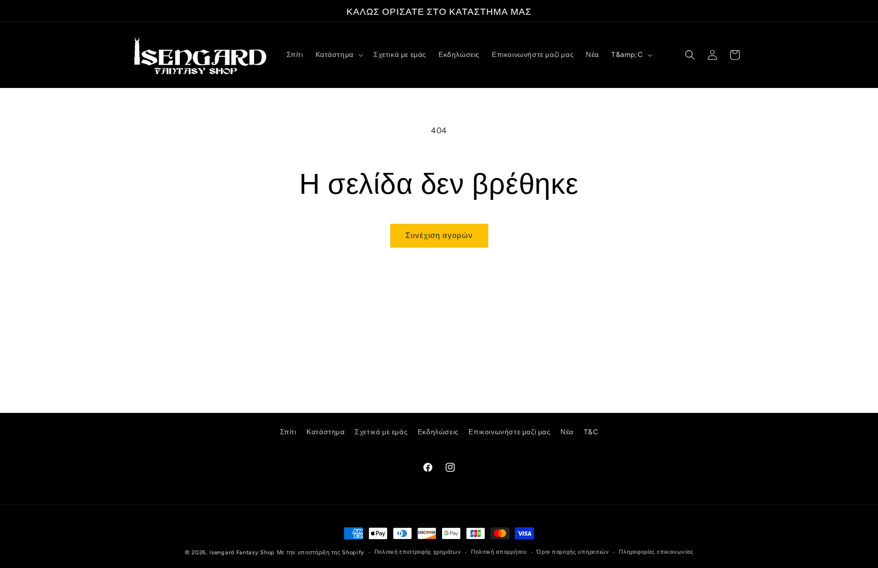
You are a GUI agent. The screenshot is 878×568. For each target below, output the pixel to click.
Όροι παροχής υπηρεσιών (573, 552)
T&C (591, 432)
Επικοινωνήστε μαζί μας (509, 432)
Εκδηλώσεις (438, 432)
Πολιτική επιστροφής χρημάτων (417, 552)
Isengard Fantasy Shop (242, 552)
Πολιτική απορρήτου (499, 552)
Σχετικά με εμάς (381, 432)
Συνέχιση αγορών (439, 235)
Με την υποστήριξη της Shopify (320, 552)
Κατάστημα (325, 432)
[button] (338, 55)
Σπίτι (288, 432)
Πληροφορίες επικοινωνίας (656, 552)
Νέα (567, 432)
